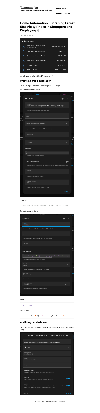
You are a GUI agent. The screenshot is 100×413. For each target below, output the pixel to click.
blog (36, 7)
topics (58, 9)
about (64, 9)
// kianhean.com (27, 7)
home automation (63, 14)
